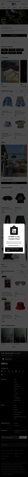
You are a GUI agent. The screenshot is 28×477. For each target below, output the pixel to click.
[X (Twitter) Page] (5, 371)
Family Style (17, 400)
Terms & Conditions (7, 450)
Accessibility (5, 456)
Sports (15, 388)
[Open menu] (2, 4)
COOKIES (3, 458)
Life (15, 391)
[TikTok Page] (23, 371)
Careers (16, 423)
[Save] (12, 95)
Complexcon (17, 398)
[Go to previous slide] (2, 42)
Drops (15, 407)
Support (16, 409)
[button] (14, 24)
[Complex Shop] (14, 4)
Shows (15, 395)
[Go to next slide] (26, 42)
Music (15, 381)
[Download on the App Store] (7, 358)
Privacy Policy (23, 439)
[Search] (21, 4)
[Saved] (24, 4)
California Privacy (6, 453)
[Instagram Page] (12, 371)
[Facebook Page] (1, 371)
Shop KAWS (14, 34)
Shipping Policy (18, 412)
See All (14, 346)
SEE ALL (22, 91)
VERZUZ (16, 393)
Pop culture (17, 386)
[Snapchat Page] (19, 371)
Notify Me (23, 437)
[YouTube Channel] (16, 371)
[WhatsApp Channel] (9, 371)
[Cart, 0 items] (26, 4)
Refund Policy (17, 414)
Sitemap (17, 456)
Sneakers (16, 384)
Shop (15, 405)
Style (15, 379)
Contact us (16, 425)
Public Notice (19, 453)
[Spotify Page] (1, 374)
